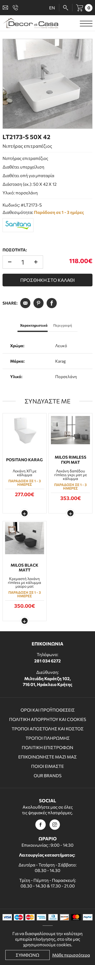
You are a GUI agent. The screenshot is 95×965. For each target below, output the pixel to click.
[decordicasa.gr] (30, 23)
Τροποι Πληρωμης (48, 738)
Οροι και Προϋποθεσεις (48, 710)
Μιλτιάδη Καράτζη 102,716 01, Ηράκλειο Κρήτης (47, 681)
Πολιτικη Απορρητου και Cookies (47, 719)
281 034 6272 (47, 660)
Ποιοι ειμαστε (47, 766)
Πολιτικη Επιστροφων (47, 747)
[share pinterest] (38, 303)
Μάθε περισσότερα (71, 955)
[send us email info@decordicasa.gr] (6, 7)
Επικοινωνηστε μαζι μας (47, 757)
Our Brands (48, 775)
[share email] (25, 303)
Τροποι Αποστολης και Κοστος (48, 729)
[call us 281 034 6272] (16, 7)
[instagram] (54, 824)
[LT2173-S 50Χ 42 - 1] (47, 83)
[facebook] (40, 824)
